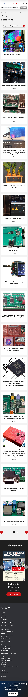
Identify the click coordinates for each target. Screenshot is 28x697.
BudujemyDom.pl (5, 629)
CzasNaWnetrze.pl (5, 638)
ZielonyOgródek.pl (5, 636)
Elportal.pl (3, 662)
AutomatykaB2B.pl (5, 658)
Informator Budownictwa (7, 635)
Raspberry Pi (18, 12)
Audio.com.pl (4, 644)
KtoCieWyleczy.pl (5, 676)
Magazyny (3, 616)
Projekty (11, 12)
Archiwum (3, 617)
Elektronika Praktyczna (6, 660)
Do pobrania (4, 619)
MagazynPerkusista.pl (6, 648)
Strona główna (4, 12)
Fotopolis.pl (4, 670)
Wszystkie (23, 7)
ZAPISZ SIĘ (13, 693)
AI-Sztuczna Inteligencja (11, 7)
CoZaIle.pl (3, 633)
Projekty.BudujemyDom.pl (7, 631)
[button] (2, 567)
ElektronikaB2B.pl (5, 656)
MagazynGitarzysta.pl (6, 646)
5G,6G (2, 7)
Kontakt (3, 614)
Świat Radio (4, 664)
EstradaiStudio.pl (5, 650)
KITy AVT (3, 612)
